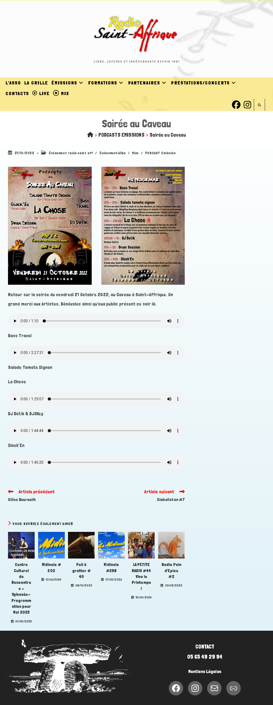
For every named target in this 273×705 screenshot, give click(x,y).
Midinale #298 (111, 567)
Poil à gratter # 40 (81, 570)
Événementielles (112, 153)
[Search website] (259, 105)
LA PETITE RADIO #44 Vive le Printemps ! (141, 576)
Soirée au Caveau (168, 135)
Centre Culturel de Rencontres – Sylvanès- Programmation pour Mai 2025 (21, 588)
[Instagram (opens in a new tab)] (247, 104)
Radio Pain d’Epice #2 (171, 570)
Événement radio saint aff (71, 153)
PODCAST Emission (160, 153)
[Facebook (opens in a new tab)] (236, 104)
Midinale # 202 (51, 567)
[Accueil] (90, 135)
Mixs (135, 153)
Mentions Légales (204, 671)
